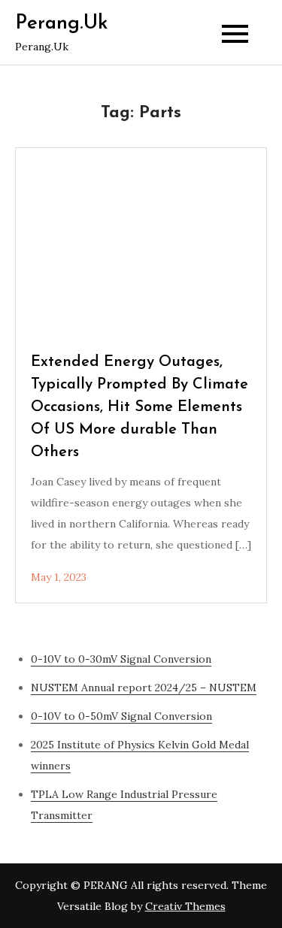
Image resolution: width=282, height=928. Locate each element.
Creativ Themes (185, 906)
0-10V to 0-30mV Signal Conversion (121, 659)
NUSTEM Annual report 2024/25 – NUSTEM (143, 687)
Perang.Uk (61, 24)
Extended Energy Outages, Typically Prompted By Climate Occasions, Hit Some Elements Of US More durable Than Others (139, 407)
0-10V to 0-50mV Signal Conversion (121, 716)
